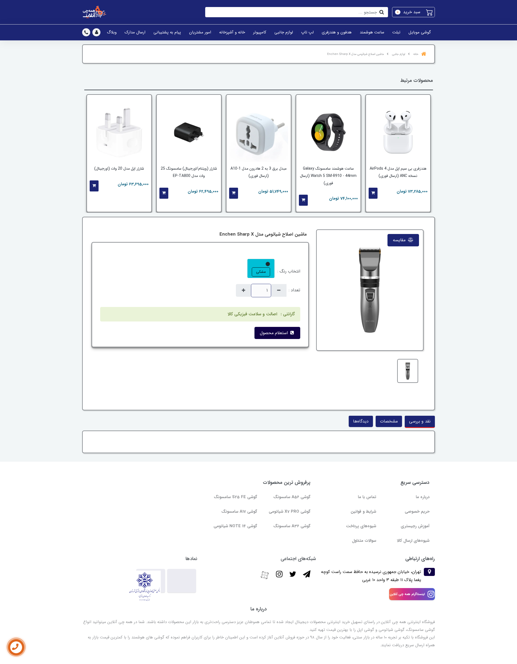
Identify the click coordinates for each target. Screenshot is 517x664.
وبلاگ (112, 32)
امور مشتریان (200, 32)
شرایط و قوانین (363, 511)
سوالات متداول (364, 540)
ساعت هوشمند (372, 32)
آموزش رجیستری (415, 526)
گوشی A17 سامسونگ (239, 511)
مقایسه (400, 240)
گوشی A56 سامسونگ (291, 497)
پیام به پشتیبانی (167, 32)
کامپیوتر (259, 32)
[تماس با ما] (16, 647)
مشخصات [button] (389, 421)
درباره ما (422, 497)
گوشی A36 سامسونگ (291, 526)
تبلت (396, 32)
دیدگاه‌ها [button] (361, 421)
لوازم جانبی (283, 32)
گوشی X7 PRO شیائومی (289, 511)
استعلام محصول (274, 333)
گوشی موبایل (419, 32)
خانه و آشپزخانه (232, 32)
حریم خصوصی (417, 511)
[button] (413, 12)
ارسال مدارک (135, 32)
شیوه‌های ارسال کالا (413, 540)
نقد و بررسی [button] (420, 421)
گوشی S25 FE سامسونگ (235, 497)
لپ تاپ (307, 32)
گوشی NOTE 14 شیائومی (235, 526)
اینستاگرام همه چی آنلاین (407, 594)
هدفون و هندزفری (337, 32)
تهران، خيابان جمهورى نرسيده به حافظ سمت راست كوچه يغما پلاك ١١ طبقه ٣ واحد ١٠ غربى (371, 575)
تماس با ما (367, 497)
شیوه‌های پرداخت (361, 526)
